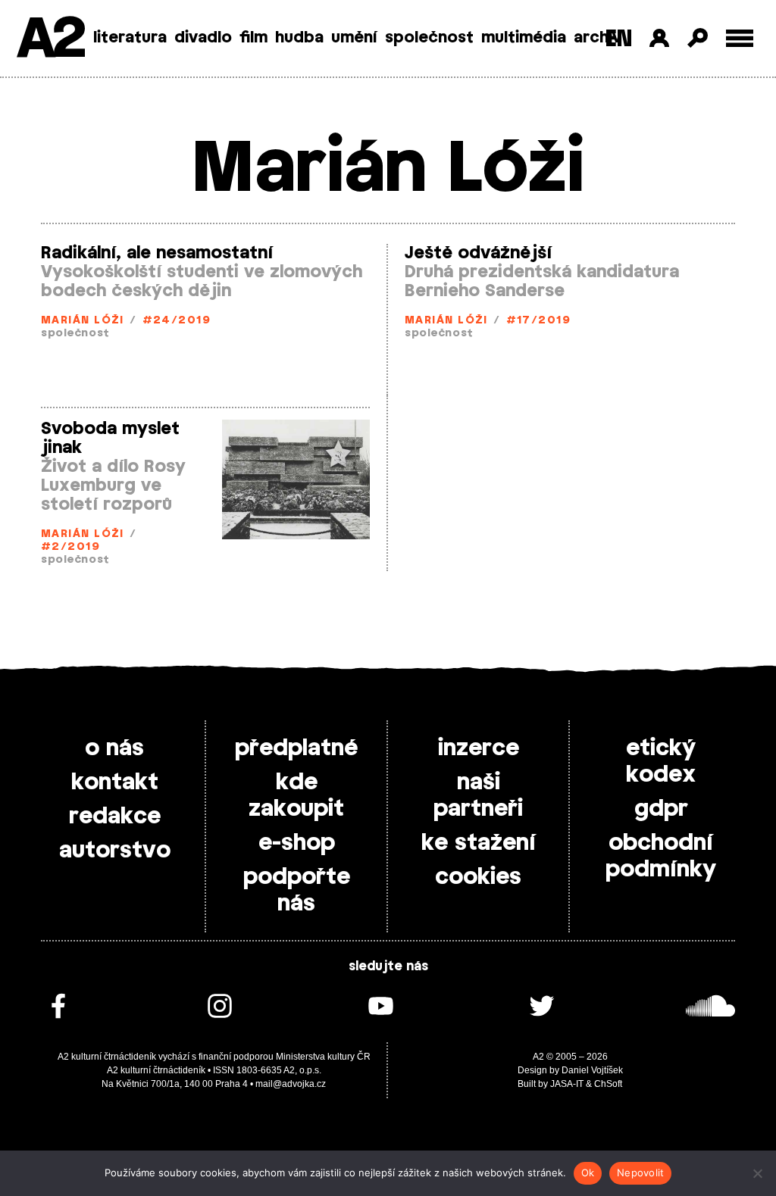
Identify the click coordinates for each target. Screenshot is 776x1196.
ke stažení (478, 843)
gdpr (661, 809)
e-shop (296, 843)
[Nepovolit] (757, 1173)
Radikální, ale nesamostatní (157, 253)
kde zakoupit (296, 795)
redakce (115, 816)
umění (354, 38)
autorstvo (115, 850)
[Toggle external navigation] (740, 38)
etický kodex (661, 761)
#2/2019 (70, 547)
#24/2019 (176, 320)
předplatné (296, 748)
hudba (299, 38)
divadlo (203, 38)
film (253, 38)
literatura (130, 38)
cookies (478, 877)
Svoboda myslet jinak (110, 438)
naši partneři (478, 795)
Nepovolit (640, 1172)
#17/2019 (538, 320)
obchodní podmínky (660, 856)
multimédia (523, 38)
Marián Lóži (82, 320)
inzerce (478, 748)
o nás (114, 748)
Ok (588, 1172)
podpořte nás (296, 890)
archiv (597, 38)
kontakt (114, 782)
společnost (429, 38)
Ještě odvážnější (478, 253)
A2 (50, 40)
